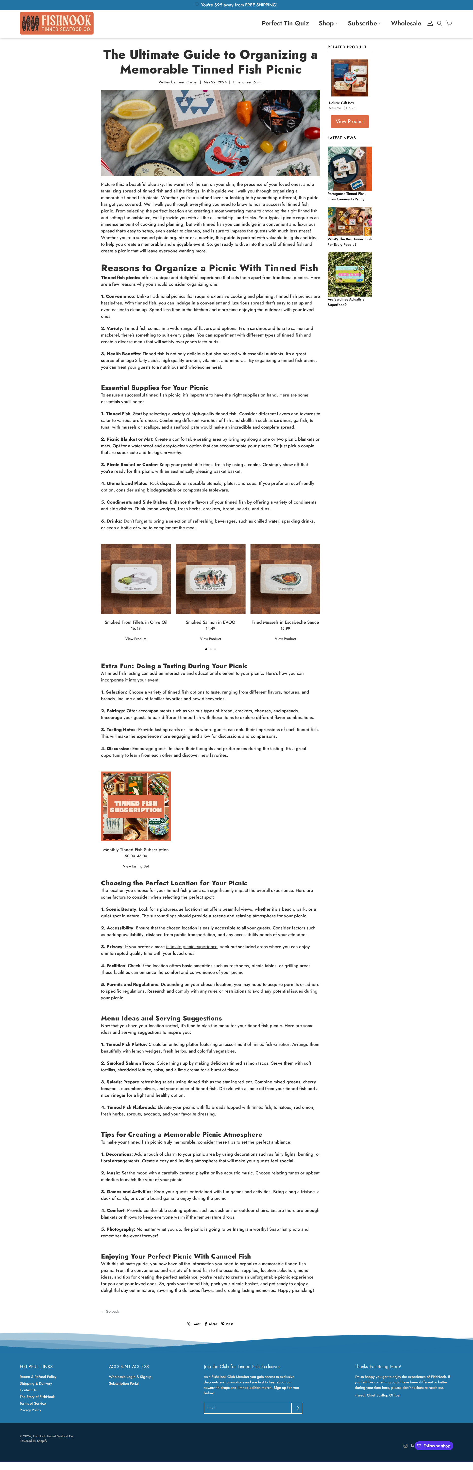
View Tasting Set (136, 866)
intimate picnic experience (192, 946)
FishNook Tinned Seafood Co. (53, 1436)
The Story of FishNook (37, 1396)
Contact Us (28, 1390)
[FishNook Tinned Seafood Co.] (57, 23)
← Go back (110, 1311)
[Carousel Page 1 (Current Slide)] (206, 649)
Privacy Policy (30, 1410)
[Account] (430, 23)
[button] (439, 23)
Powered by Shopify (33, 1441)
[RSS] (412, 1446)
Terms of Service (33, 1403)
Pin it (229, 1323)
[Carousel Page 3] (215, 649)
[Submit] (296, 1408)
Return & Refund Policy (38, 1376)
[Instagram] (405, 1446)
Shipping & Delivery (36, 1383)
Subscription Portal (124, 1383)
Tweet (196, 1323)
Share (213, 1323)
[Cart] (449, 23)
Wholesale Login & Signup (130, 1376)
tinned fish (261, 1107)
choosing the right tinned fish (289, 211)
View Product (135, 638)
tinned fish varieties (271, 1044)
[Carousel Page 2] (211, 649)
